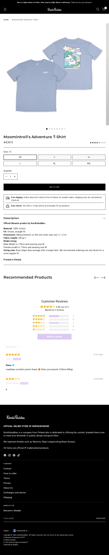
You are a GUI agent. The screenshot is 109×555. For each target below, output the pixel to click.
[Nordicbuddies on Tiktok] (19, 456)
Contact (7, 468)
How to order (10, 473)
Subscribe (100, 518)
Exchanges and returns (15, 492)
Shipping (8, 497)
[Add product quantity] (14, 177)
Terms (7, 478)
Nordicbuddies (22, 535)
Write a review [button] (54, 336)
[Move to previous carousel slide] (96, 277)
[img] (13, 355)
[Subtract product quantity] (6, 177)
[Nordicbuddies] (54, 9)
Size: (7, 152)
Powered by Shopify (11, 545)
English (6, 531)
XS (20, 157)
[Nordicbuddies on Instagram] (9, 456)
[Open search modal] (98, 9)
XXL (89, 163)
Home (6, 20)
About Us (8, 488)
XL (54, 163)
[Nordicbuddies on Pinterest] (14, 456)
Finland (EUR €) (21, 531)
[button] (39, 316)
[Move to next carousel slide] (103, 277)
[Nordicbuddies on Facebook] (5, 456)
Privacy (7, 483)
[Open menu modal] (5, 9)
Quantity (8, 171)
